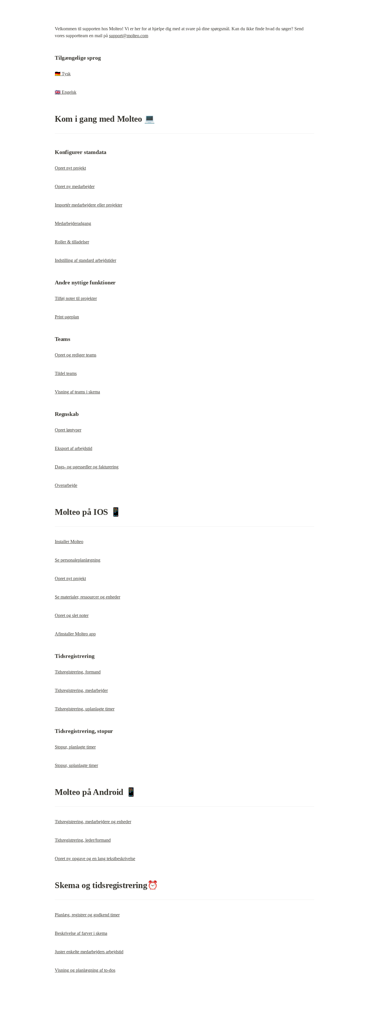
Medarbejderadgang (73, 223)
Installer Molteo (69, 541)
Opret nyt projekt (70, 168)
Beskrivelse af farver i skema (81, 933)
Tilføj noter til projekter (76, 298)
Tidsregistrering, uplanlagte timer (84, 708)
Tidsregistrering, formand (78, 671)
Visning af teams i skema (77, 391)
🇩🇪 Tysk (63, 73)
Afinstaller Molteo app (75, 633)
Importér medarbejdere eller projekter (88, 204)
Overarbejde (66, 485)
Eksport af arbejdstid (73, 448)
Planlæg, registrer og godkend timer (87, 914)
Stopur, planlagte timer (75, 746)
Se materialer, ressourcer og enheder (87, 596)
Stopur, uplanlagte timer (76, 765)
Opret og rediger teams (75, 354)
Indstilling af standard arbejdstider (85, 260)
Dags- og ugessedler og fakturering (86, 466)
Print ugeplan (67, 316)
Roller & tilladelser (72, 241)
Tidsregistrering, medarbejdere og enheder (93, 821)
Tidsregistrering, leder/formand (83, 840)
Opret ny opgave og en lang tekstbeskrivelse (95, 858)
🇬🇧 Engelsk (65, 92)
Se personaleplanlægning (77, 560)
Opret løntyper (68, 429)
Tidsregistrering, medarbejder (81, 690)
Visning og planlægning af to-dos (85, 970)
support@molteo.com (128, 35)
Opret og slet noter (72, 615)
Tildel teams (66, 373)
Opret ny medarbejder (75, 186)
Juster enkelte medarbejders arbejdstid (89, 951)
